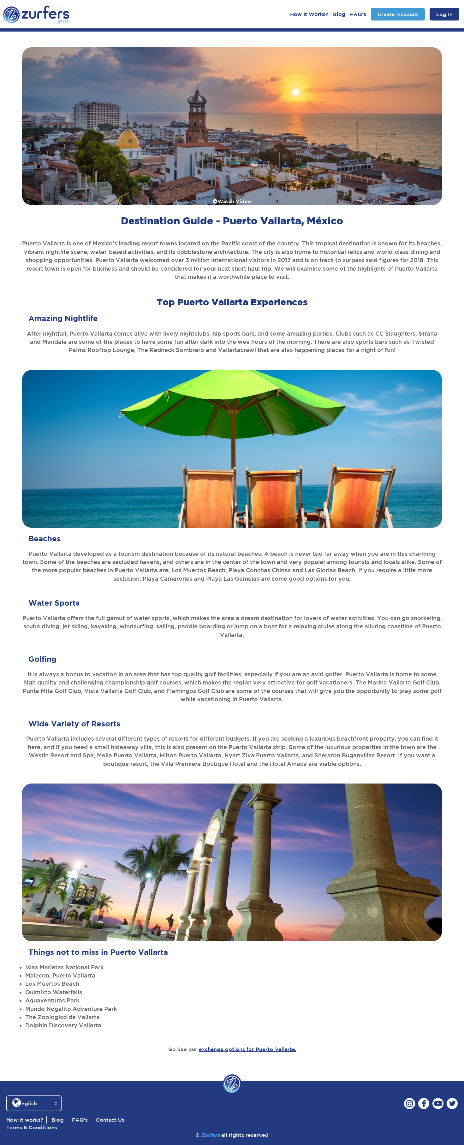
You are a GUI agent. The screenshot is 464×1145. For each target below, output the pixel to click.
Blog (339, 14)
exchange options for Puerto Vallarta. (247, 1049)
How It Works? (309, 14)
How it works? (24, 1120)
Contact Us (110, 1120)
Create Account (398, 14)
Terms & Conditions (31, 1127)
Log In (444, 14)
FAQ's (358, 14)
